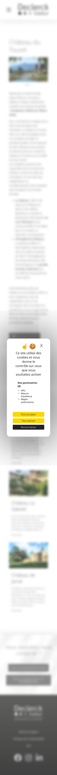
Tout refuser (28, 420)
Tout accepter (28, 414)
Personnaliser (28, 427)
